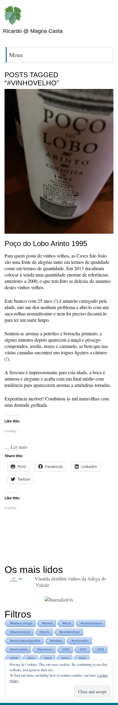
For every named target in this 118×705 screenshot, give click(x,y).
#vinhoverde (19, 649)
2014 (82, 658)
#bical (67, 623)
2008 (100, 649)
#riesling (56, 640)
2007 (83, 649)
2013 (65, 658)
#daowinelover (20, 632)
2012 (48, 658)
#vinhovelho (80, 640)
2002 (66, 649)
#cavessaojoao (91, 623)
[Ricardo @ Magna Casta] (12, 15)
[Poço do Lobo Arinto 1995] (59, 162)
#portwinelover (70, 632)
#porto (45, 632)
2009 (14, 658)
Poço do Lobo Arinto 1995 (46, 243)
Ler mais (19, 447)
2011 (31, 658)
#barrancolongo (21, 623)
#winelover (45, 649)
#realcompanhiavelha (25, 640)
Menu (16, 54)
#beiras (47, 623)
